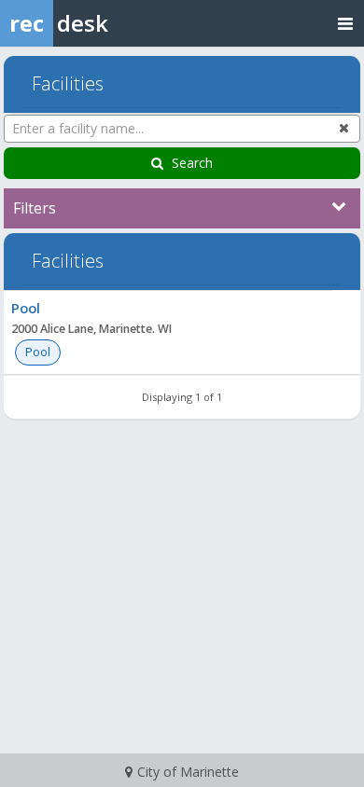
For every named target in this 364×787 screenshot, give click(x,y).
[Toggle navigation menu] (345, 23)
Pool (25, 307)
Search (192, 163)
